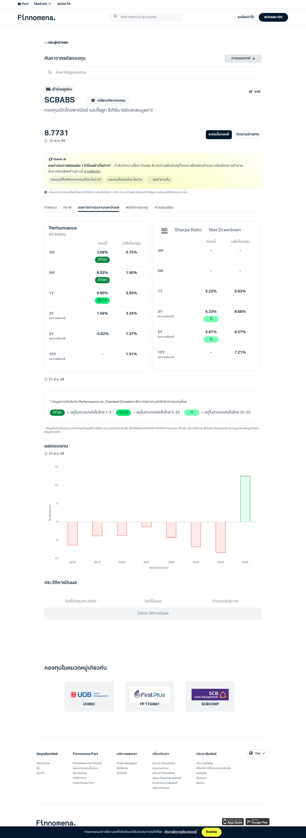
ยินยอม (211, 832)
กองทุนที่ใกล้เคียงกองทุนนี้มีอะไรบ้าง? (76, 179)
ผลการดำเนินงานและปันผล (98, 207)
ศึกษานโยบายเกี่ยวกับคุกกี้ (180, 832)
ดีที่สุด (102, 260)
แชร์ (257, 92)
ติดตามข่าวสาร (247, 134)
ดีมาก (102, 300)
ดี (211, 319)
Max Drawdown (225, 230)
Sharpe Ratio (188, 230)
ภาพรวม (50, 207)
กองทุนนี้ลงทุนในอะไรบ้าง (125, 179)
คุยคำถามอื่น (161, 179)
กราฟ (67, 207)
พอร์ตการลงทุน (137, 207)
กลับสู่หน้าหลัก (57, 43)
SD (164, 230)
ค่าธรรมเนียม (164, 207)
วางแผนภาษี (240, 58)
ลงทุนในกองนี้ (219, 134)
